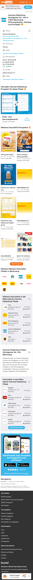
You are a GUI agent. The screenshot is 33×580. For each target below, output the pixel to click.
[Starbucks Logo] (12, 276)
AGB (2, 533)
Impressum (4, 535)
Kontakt (3, 555)
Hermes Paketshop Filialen (8, 484)
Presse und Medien (7, 552)
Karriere (3, 558)
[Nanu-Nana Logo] (28, 283)
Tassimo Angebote (7, 513)
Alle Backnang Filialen (16, 427)
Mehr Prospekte (16, 264)
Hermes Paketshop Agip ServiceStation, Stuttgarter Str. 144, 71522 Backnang (15, 38)
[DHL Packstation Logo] (12, 283)
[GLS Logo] (20, 283)
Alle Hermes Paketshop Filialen (13, 53)
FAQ (2, 530)
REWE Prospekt (6, 497)
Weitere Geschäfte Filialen (16, 481)
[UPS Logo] (4, 289)
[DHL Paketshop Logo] (4, 283)
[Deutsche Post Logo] (28, 276)
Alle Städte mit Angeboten (10, 522)
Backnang (3, 481)
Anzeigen (27, 11)
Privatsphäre (5, 541)
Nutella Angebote (7, 516)
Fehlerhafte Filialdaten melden (13, 79)
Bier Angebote (6, 519)
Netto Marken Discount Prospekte (12, 499)
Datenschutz (5, 538)
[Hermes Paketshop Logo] (20, 276)
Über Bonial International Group (11, 549)
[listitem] (8, 145)
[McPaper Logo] (4, 276)
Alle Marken (5, 505)
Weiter (28, 7)
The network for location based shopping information (14, 570)
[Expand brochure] (16, 103)
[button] (30, 2)
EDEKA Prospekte (7, 502)
